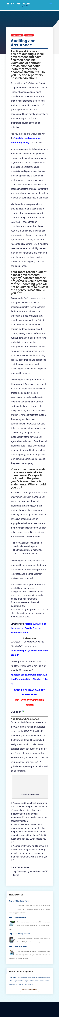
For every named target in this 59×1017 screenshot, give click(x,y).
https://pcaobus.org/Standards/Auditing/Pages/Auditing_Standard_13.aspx (29, 679)
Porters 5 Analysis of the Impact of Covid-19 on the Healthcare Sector (28, 628)
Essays (29, 35)
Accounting (17, 35)
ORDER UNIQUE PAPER (29, 989)
